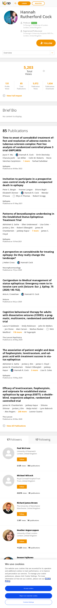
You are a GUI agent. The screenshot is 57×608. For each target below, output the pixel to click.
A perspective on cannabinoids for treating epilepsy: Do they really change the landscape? (28, 255)
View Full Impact (14, 95)
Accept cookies (28, 588)
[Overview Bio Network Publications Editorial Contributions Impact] (28, 53)
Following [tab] (42, 439)
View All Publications (16, 426)
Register (38, 3)
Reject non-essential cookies (29, 596)
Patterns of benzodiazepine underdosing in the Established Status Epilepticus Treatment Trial (28, 217)
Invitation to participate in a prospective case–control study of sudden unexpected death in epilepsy (27, 182)
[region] (28, 583)
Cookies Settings (28, 602)
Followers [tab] (14, 439)
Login (24, 3)
